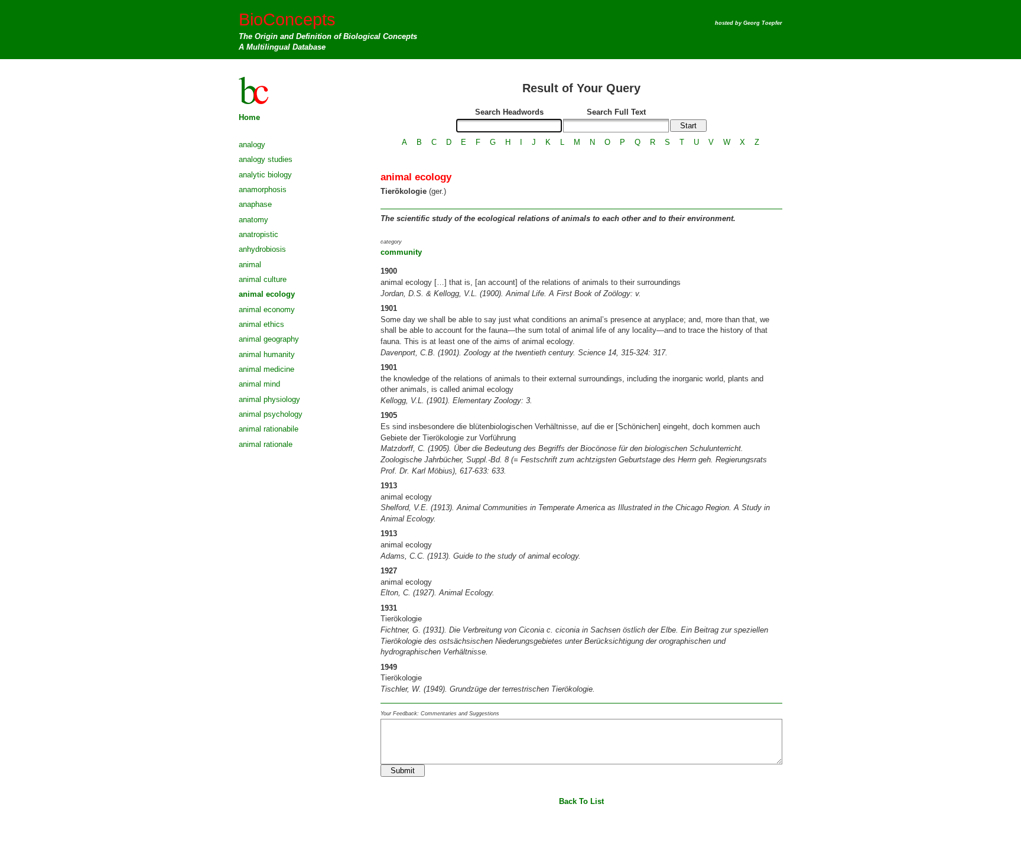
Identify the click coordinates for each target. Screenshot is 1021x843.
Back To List (581, 801)
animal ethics (261, 324)
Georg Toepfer (762, 23)
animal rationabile (268, 428)
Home (249, 117)
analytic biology (265, 174)
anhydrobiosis (262, 249)
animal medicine (266, 369)
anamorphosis (263, 189)
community (401, 252)
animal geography (269, 339)
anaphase (255, 204)
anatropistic (258, 234)
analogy (252, 144)
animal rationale (265, 444)
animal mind (259, 384)
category (391, 242)
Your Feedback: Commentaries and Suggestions (440, 713)
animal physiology (269, 399)
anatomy (253, 219)
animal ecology (267, 294)
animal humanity (267, 354)
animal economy (267, 309)
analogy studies (265, 159)
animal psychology (271, 414)
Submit (403, 770)
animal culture (263, 279)
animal (250, 264)
